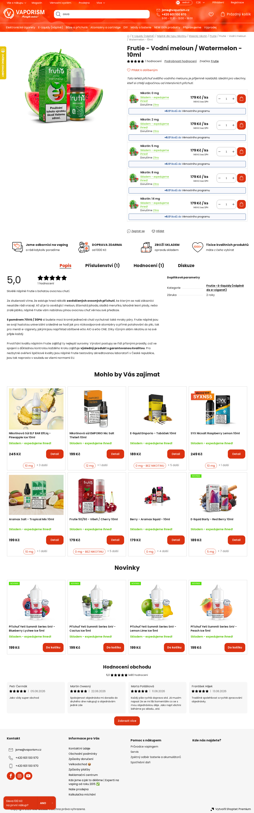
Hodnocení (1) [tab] (149, 265)
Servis (135, 752)
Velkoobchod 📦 (80, 764)
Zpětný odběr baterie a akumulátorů (156, 757)
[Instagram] (20, 776)
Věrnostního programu (196, 111)
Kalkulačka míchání (82, 795)
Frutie (215, 61)
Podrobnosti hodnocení (180, 61)
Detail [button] (55, 454)
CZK (198, 2)
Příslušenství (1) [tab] (102, 265)
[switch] (184, 2)
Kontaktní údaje (79, 748)
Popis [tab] (65, 265)
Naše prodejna (79, 789)
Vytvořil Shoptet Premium (233, 809)
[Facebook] (11, 776)
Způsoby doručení (81, 759)
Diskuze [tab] (186, 265)
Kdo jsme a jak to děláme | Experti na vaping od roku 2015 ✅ (94, 782)
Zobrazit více (127, 721)
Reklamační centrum (83, 775)
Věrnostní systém (60, 3)
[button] (36, 452)
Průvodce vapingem (144, 747)
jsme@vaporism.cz (175, 10)
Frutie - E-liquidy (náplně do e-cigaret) (225, 288)
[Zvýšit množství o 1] (233, 98)
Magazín (37, 3)
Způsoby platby (79, 769)
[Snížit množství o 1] (219, 98)
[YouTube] (28, 776)
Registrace (237, 2)
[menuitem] (19, 27)
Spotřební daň (140, 762)
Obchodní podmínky (83, 754)
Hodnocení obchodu (127, 667)
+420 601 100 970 (174, 14)
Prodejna (84, 3)
